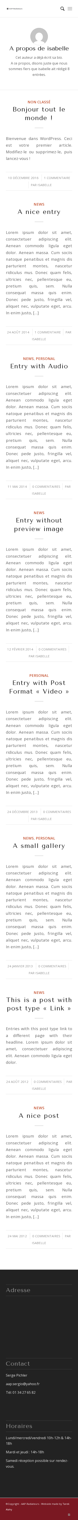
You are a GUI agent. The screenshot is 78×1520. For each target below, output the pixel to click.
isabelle (44, 185)
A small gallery (39, 846)
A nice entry (39, 212)
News (39, 204)
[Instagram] (69, 1514)
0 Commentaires (46, 486)
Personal (45, 358)
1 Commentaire (57, 178)
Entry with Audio (39, 366)
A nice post (39, 1116)
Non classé (39, 101)
